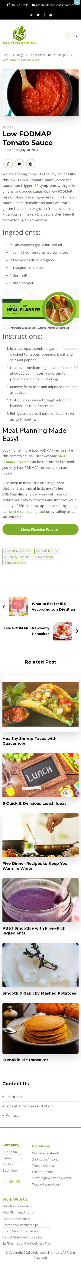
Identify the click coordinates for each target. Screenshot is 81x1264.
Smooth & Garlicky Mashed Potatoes (39, 993)
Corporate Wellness (16, 1219)
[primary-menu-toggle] (67, 35)
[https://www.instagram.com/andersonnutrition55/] (5, 1182)
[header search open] (75, 35)
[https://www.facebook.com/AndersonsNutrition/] (12, 1182)
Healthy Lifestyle (18, 557)
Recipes (7, 127)
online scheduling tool (27, 511)
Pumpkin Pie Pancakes (25, 1060)
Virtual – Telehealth (46, 1153)
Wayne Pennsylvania (46, 1184)
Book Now (9, 1170)
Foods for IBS (48, 551)
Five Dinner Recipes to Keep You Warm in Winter (34, 866)
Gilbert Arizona (42, 1172)
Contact (12, 1115)
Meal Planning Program (19, 1212)
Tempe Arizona (43, 1166)
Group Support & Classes (20, 1231)
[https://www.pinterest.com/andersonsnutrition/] (19, 1182)
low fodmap (45, 557)
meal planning (16, 562)
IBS (35, 185)
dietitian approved (19, 551)
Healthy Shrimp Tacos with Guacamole (29, 741)
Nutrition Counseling (17, 1206)
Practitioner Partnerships (20, 1225)
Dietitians (14, 1096)
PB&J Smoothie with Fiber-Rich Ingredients (33, 930)
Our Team (9, 1152)
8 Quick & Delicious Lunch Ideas (34, 803)
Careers (8, 1158)
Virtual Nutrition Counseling (22, 1237)
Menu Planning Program (40, 529)
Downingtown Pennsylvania (52, 1178)
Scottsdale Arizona (45, 1159)
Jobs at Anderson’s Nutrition (29, 1106)
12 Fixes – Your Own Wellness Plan (26, 1243)
